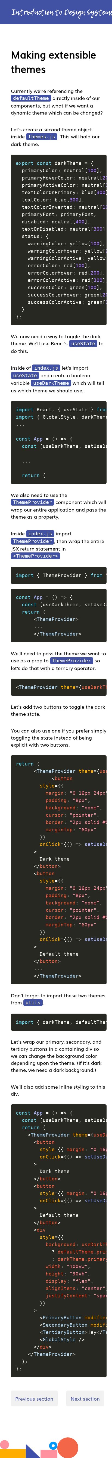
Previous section (34, 1398)
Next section (85, 1398)
